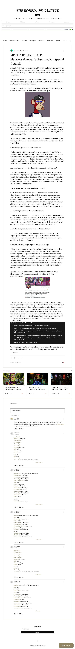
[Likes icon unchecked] (15, 429)
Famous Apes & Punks (14, 40)
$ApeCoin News (14, 352)
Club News (24, 40)
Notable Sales (41, 40)
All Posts (5, 40)
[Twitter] (37, 641)
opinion (58, 40)
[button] (70, 40)
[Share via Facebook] (11, 357)
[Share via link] (22, 357)
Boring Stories (50, 40)
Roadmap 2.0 (33, 40)
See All (70, 370)
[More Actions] (64, 419)
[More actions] (64, 51)
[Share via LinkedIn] (18, 357)
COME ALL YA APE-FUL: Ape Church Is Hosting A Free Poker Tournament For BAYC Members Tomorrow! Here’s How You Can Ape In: (60, 388)
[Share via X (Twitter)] (14, 357)
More (64, 40)
